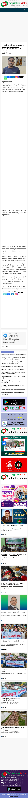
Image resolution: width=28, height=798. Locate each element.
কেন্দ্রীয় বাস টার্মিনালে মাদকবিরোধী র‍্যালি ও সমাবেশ (13, 369)
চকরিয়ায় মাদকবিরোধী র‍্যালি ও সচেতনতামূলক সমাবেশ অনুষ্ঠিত (13, 670)
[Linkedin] (13, 77)
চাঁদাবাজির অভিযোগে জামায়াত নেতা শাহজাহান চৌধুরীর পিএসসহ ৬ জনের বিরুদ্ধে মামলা (13, 373)
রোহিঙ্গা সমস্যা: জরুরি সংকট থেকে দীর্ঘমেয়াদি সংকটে (13, 366)
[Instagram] (17, 77)
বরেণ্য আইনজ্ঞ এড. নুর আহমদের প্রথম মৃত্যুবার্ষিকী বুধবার (14, 354)
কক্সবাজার (4, 534)
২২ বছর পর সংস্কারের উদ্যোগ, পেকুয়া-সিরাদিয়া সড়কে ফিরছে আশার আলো (13, 728)
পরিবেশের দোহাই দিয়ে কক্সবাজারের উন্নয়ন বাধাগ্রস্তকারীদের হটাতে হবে (11, 381)
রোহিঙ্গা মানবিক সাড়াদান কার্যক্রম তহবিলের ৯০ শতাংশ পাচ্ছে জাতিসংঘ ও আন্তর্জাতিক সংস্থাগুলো (13, 358)
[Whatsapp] (5, 79)
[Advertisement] (14, 27)
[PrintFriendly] (5, 77)
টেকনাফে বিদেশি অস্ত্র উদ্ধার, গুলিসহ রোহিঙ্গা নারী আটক (13, 389)
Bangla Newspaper (15, 796)
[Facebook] (9, 77)
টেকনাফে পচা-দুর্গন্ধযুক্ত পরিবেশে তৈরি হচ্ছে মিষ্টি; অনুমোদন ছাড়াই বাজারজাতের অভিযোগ (12, 362)
